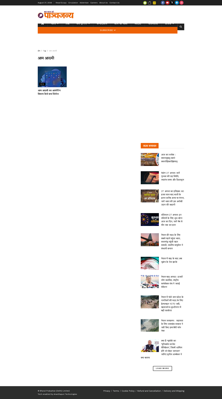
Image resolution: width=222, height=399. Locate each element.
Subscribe (106, 30)
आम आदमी (53, 51)
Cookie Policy (128, 391)
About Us (103, 3)
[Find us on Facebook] (163, 2)
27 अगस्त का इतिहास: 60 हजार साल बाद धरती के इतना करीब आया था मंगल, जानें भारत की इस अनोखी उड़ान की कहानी (172, 198)
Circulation (73, 3)
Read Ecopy (61, 3)
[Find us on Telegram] (177, 2)
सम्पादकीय (102, 23)
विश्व (67, 23)
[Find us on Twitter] (172, 2)
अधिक (168, 23)
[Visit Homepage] (56, 14)
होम (39, 51)
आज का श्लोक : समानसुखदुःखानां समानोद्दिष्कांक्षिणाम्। (169, 158)
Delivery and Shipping (174, 391)
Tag (44, 51)
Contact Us (114, 3)
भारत (53, 23)
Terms (116, 391)
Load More (162, 368)
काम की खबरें (121, 23)
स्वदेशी (138, 23)
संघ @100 (82, 23)
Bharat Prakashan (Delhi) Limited (54, 391)
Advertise (84, 3)
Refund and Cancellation (149, 391)
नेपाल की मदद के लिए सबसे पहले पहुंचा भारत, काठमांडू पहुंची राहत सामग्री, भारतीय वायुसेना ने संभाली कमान (172, 241)
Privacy (106, 391)
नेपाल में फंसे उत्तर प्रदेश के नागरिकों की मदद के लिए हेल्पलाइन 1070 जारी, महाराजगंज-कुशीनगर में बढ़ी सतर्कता (172, 303)
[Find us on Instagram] (181, 2)
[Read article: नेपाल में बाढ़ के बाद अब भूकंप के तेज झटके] (150, 263)
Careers (94, 3)
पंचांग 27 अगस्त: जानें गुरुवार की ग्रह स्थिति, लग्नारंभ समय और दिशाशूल (172, 176)
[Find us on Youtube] (167, 2)
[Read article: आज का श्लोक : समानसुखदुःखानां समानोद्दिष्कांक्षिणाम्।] (150, 159)
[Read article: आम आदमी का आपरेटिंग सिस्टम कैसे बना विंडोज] (52, 76)
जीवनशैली (153, 23)
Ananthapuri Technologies (65, 394)
